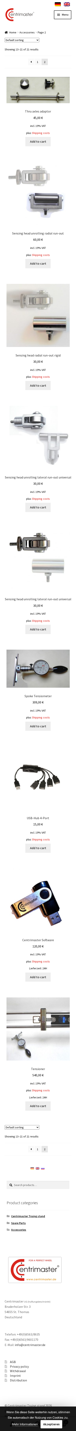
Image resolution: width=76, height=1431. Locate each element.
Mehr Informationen (25, 1424)
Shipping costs (41, 133)
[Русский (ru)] (43, 1168)
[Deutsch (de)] (32, 1168)
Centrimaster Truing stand (28, 1216)
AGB (13, 1362)
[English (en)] (37, 1168)
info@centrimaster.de (30, 1345)
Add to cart (38, 141)
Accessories (27, 32)
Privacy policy (19, 1366)
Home (12, 32)
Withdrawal (18, 1371)
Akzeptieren (51, 1424)
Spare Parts (18, 1223)
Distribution (18, 1380)
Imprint (15, 1376)
